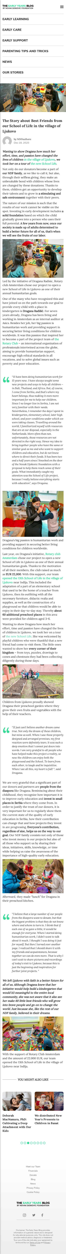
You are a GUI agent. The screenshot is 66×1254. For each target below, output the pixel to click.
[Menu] (62, 7)
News (7, 62)
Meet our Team (33, 1166)
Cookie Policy (33, 1192)
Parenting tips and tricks (25, 51)
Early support (15, 40)
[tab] (22, 1143)
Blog (33, 1179)
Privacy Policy (33, 1187)
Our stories (12, 72)
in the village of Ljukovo (39, 159)
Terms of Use (35, 1242)
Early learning (15, 19)
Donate (33, 1175)
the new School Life (43, 163)
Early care (11, 30)
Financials (33, 1170)
